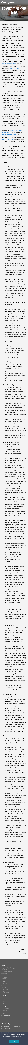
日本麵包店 (4, 977)
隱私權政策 (4, 1010)
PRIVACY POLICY (15, 68)
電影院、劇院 (4, 989)
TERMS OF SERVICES (9, 64)
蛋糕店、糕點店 (5, 992)
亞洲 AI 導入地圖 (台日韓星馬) (8, 968)
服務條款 (3, 1013)
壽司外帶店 (4, 973)
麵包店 (3, 991)
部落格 (3, 999)
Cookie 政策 (4, 1012)
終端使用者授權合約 (6, 1015)
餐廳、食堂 (4, 983)
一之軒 (3, 975)
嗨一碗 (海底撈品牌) (6, 969)
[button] (26, 2)
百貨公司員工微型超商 (6, 971)
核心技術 (3, 998)
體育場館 (3, 987)
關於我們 (3, 1001)
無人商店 (3, 985)
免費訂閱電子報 (5, 1008)
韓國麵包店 (4, 978)
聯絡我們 (3, 1003)
